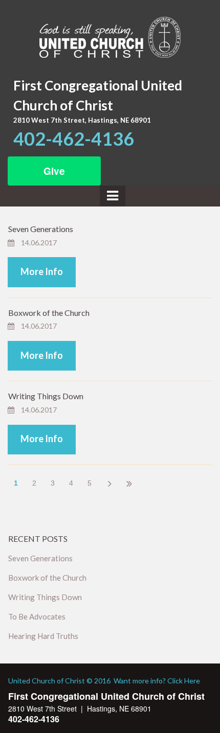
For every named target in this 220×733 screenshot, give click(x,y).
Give (54, 171)
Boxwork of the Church (49, 312)
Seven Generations (40, 229)
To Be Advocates (36, 616)
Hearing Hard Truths (43, 635)
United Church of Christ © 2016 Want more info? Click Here (104, 680)
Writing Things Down (45, 396)
